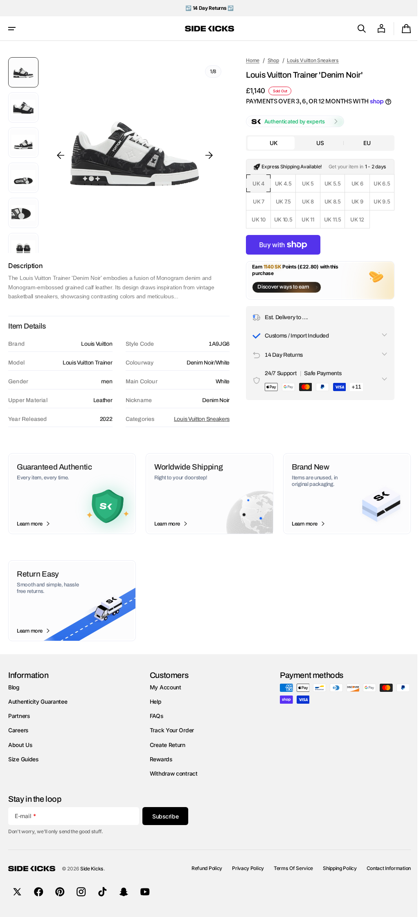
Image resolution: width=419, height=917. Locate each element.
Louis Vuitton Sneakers (198, 419)
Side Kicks (92, 869)
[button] (12, 29)
